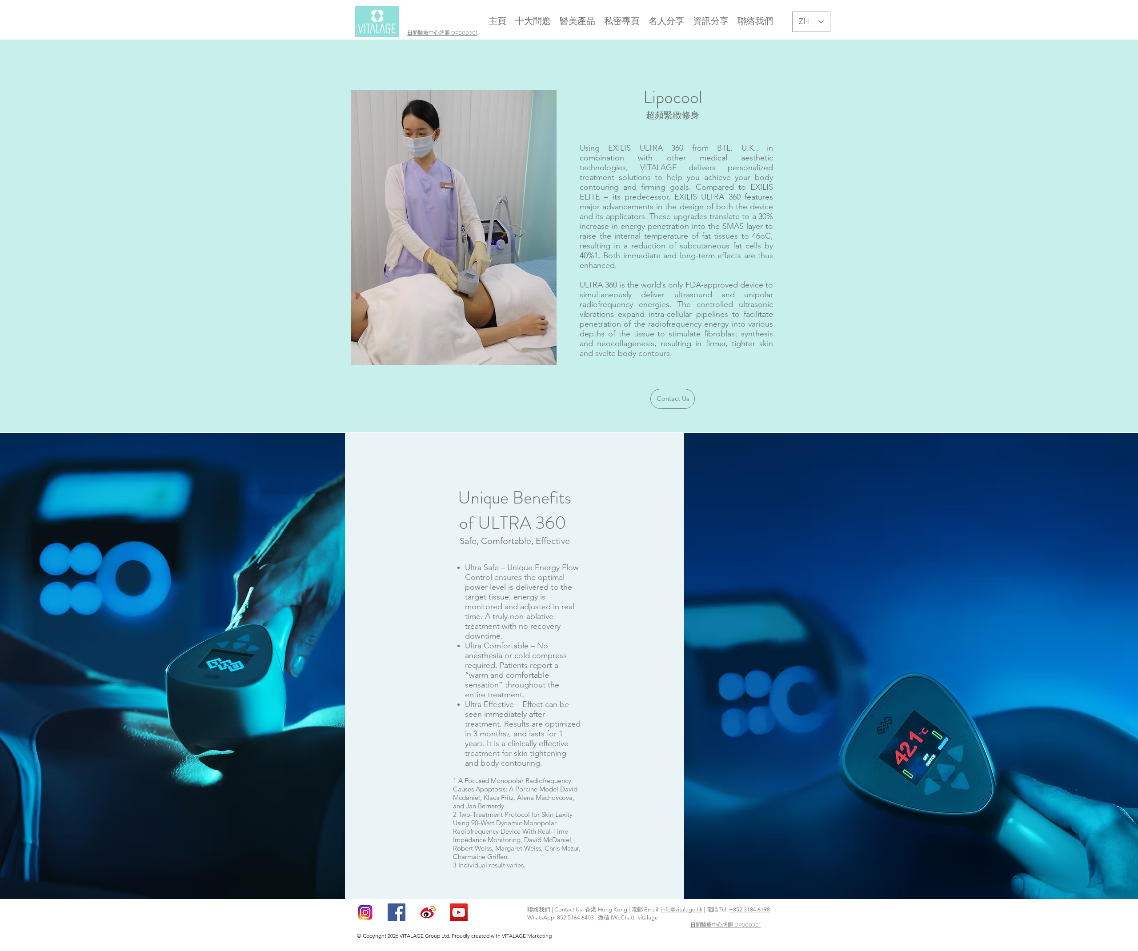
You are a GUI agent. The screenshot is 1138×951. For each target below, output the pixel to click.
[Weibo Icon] (428, 912)
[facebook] (396, 912)
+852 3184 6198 (749, 909)
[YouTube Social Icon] (459, 912)
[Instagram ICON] (365, 912)
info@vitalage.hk (681, 909)
